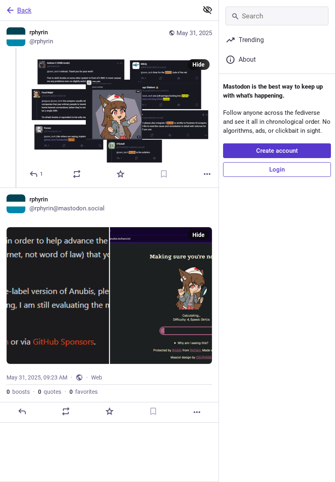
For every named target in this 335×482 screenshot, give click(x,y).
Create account (277, 150)
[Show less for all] (208, 10)
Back (24, 10)
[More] (207, 174)
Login (277, 169)
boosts (18, 391)
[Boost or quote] (77, 174)
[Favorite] (120, 174)
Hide (198, 64)
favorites (83, 391)
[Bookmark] (164, 174)
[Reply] (22, 411)
